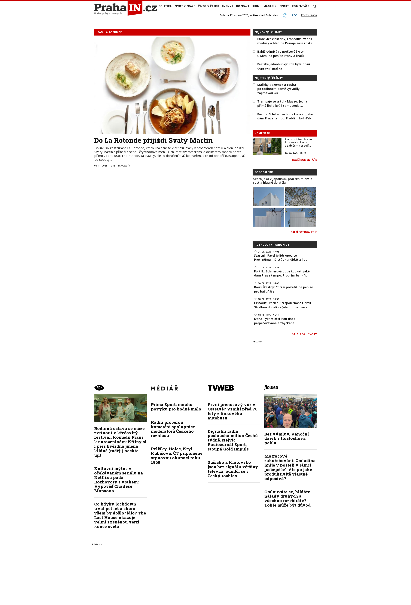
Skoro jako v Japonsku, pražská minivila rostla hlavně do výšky (282, 180)
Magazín (270, 6)
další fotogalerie (303, 232)
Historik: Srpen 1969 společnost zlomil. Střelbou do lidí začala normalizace (283, 305)
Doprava (243, 6)
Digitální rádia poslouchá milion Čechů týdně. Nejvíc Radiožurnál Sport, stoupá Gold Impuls (233, 440)
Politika (165, 6)
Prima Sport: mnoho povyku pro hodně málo (176, 407)
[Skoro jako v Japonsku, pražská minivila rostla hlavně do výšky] (268, 196)
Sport (284, 6)
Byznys (227, 6)
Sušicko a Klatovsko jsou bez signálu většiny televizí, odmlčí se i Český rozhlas (233, 468)
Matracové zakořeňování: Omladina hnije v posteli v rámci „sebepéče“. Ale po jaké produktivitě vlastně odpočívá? (290, 467)
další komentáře (304, 160)
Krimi (256, 6)
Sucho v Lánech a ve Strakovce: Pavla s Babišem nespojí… (298, 142)
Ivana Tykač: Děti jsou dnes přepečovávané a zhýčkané (274, 321)
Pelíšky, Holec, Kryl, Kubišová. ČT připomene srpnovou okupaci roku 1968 (177, 455)
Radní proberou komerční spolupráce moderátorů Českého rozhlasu (173, 428)
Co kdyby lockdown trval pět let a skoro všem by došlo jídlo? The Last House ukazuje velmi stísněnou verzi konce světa (120, 515)
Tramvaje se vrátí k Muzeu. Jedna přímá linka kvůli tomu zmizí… (282, 103)
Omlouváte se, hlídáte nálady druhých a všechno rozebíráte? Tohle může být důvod (287, 498)
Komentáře (301, 6)
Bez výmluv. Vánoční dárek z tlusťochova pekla (286, 438)
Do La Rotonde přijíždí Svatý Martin (153, 140)
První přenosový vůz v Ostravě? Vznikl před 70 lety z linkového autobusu (233, 411)
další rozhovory (304, 334)
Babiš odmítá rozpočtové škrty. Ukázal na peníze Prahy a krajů (281, 53)
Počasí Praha (309, 15)
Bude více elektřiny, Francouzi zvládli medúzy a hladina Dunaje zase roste (284, 41)
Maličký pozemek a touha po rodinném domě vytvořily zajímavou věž (278, 89)
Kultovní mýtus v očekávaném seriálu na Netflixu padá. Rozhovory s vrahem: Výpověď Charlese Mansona (118, 479)
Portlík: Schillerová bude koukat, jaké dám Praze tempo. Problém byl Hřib (285, 116)
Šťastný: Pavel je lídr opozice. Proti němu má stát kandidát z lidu (280, 257)
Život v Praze (185, 6)
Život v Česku (208, 6)
